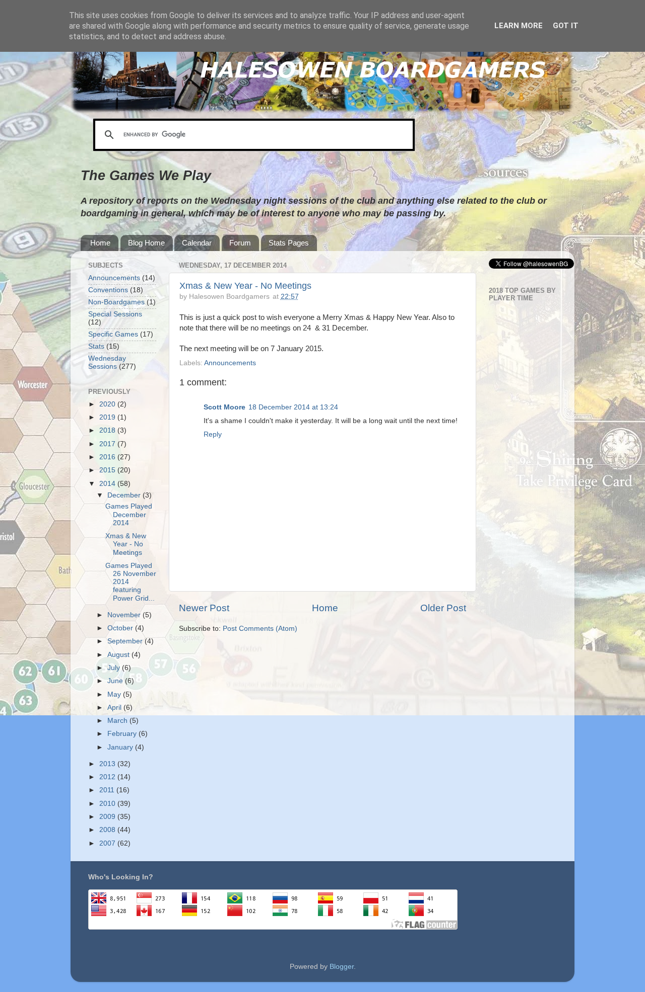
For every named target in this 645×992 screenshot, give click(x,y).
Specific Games (113, 334)
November (125, 615)
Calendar (197, 242)
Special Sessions (115, 314)
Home (100, 242)
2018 (108, 430)
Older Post (443, 608)
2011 (107, 790)
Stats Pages (289, 242)
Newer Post (204, 608)
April (115, 707)
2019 (108, 417)
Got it (565, 25)
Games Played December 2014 (128, 514)
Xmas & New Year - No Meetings (245, 286)
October (121, 628)
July (114, 668)
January (121, 747)
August (119, 654)
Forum (240, 242)
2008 (108, 830)
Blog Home (146, 242)
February (123, 733)
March (118, 720)
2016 (108, 457)
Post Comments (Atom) (260, 628)
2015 (108, 470)
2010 (108, 803)
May (115, 694)
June (116, 681)
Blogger (342, 966)
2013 (108, 764)
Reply (213, 434)
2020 (108, 404)
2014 (108, 483)
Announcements (230, 363)
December (125, 495)
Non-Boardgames (116, 302)
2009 (108, 816)
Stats (96, 346)
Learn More (518, 25)
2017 (108, 444)
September (126, 641)
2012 (108, 777)
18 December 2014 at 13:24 (293, 407)
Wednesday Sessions (107, 362)
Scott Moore (224, 407)
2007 (108, 843)
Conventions (108, 290)
